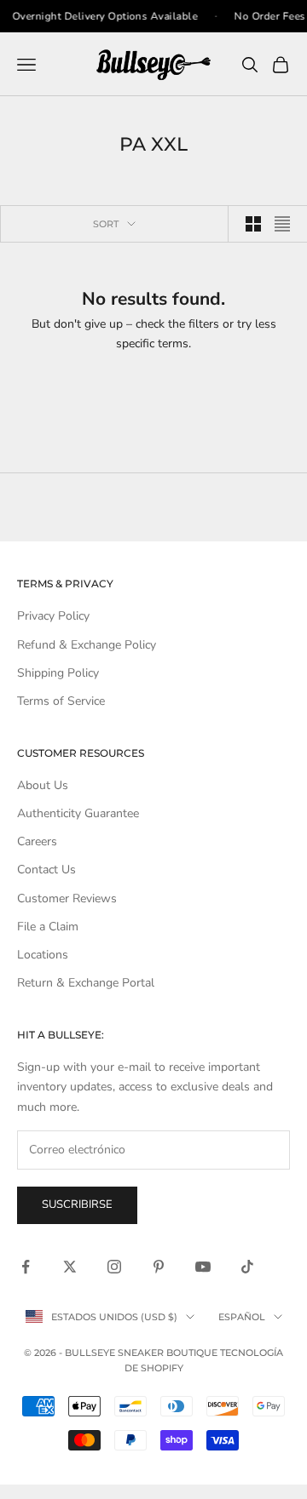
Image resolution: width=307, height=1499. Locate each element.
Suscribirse (77, 1204)
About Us (42, 785)
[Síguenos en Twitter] (69, 1266)
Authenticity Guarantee (78, 813)
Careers (37, 841)
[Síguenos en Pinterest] (158, 1266)
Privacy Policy (53, 616)
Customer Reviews (67, 898)
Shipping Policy (58, 673)
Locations (42, 955)
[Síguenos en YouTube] (202, 1266)
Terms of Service (61, 701)
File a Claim (47, 926)
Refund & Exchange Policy (86, 645)
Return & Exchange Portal (85, 983)
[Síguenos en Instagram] (114, 1266)
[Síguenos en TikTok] (247, 1266)
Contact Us (46, 869)
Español (241, 1317)
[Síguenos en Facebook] (25, 1266)
